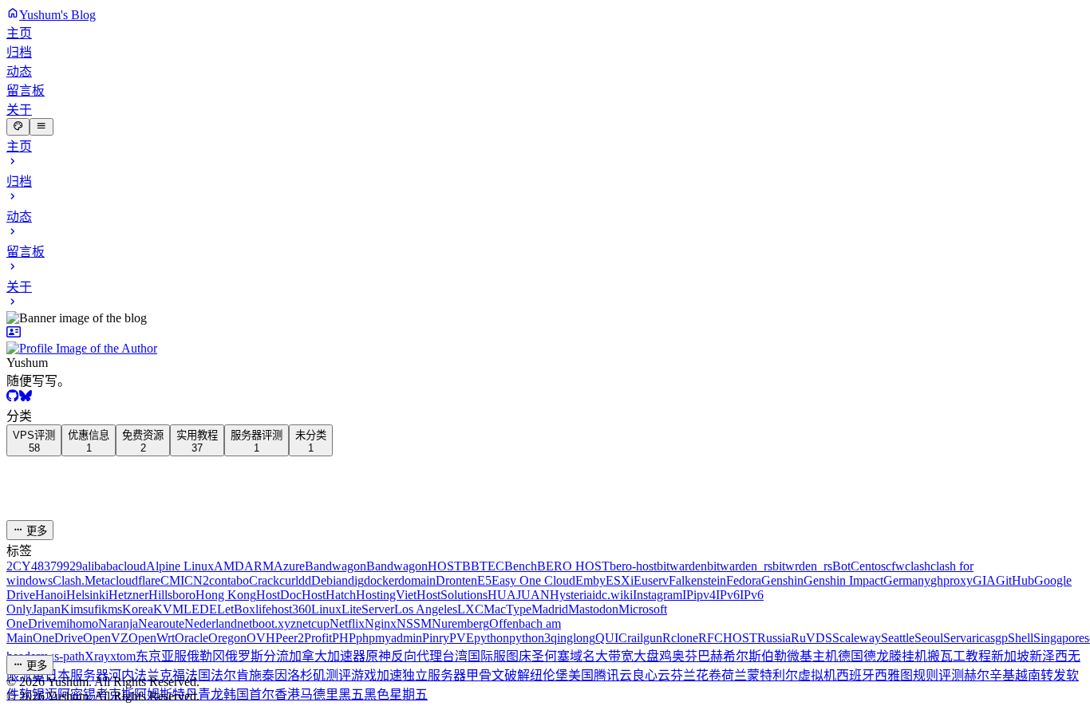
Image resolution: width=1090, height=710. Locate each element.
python (491, 638)
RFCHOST (727, 638)
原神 (378, 656)
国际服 (487, 656)
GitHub (1015, 580)
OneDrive (58, 638)
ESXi (620, 580)
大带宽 (614, 656)
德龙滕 (882, 656)
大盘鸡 (653, 656)
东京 (148, 656)
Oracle (191, 638)
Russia (774, 638)
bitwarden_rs (739, 566)
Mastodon (593, 609)
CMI (172, 580)
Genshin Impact (843, 580)
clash (917, 566)
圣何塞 (550, 656)
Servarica (966, 638)
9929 (69, 566)
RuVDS (811, 638)
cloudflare (135, 580)
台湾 (455, 656)
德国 (850, 656)
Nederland (210, 623)
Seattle (897, 638)
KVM (168, 609)
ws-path (65, 656)
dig (356, 580)
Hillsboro (171, 595)
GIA (984, 580)
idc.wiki (612, 595)
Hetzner (128, 595)
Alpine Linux (180, 566)
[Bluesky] (25, 397)
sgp (999, 638)
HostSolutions (452, 595)
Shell (1020, 638)
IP (687, 595)
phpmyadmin (389, 638)
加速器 (346, 656)
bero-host (633, 566)
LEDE (200, 609)
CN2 (196, 580)
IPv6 (728, 595)
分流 (276, 656)
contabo (229, 580)
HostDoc (279, 595)
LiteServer (368, 609)
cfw (895, 566)
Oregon (227, 638)
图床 (518, 656)
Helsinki (87, 595)
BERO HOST (573, 566)
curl (288, 580)
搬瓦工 (946, 656)
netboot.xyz (266, 623)
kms (111, 609)
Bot (841, 566)
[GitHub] (12, 397)
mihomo (77, 623)
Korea (137, 609)
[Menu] (41, 127)
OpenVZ (105, 638)
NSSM (414, 623)
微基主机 (812, 656)
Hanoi (50, 595)
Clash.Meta (81, 580)
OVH (261, 638)
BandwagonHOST (414, 566)
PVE (461, 638)
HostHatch (329, 595)
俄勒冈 (206, 656)
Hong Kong (225, 595)
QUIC (611, 638)
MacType (507, 609)
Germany (906, 580)
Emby (590, 580)
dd (304, 580)
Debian (329, 580)
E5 (484, 580)
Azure (289, 566)
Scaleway (856, 638)
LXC (470, 609)
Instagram (657, 595)
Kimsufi (81, 609)
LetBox (236, 609)
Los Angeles (425, 609)
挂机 (914, 656)
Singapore (1058, 638)
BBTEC (483, 566)
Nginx (381, 623)
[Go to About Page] (545, 340)
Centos (868, 566)
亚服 (174, 656)
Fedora (743, 580)
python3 (530, 638)
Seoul (928, 638)
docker (381, 580)
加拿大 (308, 656)
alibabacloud (114, 566)
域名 (582, 656)
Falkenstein (697, 580)
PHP (344, 638)
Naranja (118, 623)
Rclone (680, 638)
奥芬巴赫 (697, 656)
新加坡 (1010, 656)
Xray (97, 656)
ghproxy (951, 580)
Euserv (651, 580)
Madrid (549, 609)
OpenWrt (151, 638)
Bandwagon (335, 566)
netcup (313, 623)
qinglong (573, 638)
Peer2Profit (303, 638)
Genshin (782, 580)
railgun (644, 638)
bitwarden (682, 566)
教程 (978, 656)
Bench (520, 566)
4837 (44, 566)
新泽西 (1048, 656)
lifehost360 (283, 609)
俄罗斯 (244, 656)
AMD (229, 566)
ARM (259, 566)
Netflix (347, 623)
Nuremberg (460, 623)
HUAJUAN (519, 595)
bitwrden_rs (802, 566)
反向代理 (416, 656)
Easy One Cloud (533, 580)
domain (417, 580)
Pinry (435, 638)
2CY (18, 566)
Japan (46, 609)
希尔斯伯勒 (755, 656)
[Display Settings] (18, 127)
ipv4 (704, 595)
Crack (264, 580)
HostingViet (386, 595)
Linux (326, 609)
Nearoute (161, 623)
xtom (123, 656)
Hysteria (571, 595)
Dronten (456, 580)
